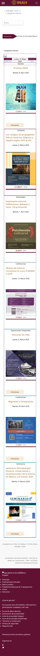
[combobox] (13, 22)
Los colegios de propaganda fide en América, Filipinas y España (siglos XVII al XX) (20, 137)
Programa (15, 125)
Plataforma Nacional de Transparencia (17, 587)
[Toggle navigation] (36, 3)
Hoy (4, 56)
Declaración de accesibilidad (13, 614)
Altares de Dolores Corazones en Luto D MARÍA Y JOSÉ (20, 271)
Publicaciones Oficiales (11, 582)
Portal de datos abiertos (11, 611)
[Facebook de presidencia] (2, 645)
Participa (5, 579)
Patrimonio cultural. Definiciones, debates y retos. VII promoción (18, 204)
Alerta (4, 589)
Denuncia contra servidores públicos (16, 634)
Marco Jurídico (7, 584)
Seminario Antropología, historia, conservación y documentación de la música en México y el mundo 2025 (20, 472)
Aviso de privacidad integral (13, 616)
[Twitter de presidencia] (3, 647)
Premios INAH (20, 68)
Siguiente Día (32, 60)
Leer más (25, 607)
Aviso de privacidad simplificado (14, 618)
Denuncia (6, 592)
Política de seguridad (10, 623)
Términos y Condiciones (11, 621)
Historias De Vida (21, 334)
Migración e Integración (20, 401)
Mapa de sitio (7, 626)
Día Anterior (8, 60)
